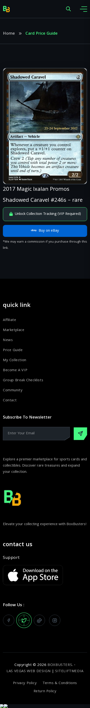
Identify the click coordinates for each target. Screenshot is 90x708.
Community (13, 390)
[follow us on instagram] (54, 620)
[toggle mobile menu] (83, 9)
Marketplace (13, 330)
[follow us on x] (24, 620)
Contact (10, 400)
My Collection (14, 360)
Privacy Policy (25, 683)
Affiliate (9, 320)
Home (9, 34)
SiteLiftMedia (69, 671)
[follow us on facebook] (8, 620)
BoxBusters (60, 665)
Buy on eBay (49, 231)
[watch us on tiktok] (39, 620)
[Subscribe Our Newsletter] (80, 433)
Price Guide (13, 350)
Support (11, 558)
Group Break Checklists (23, 380)
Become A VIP (15, 370)
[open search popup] (68, 9)
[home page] (6, 9)
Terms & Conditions (59, 683)
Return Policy (45, 691)
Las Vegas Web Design (28, 671)
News (8, 340)
